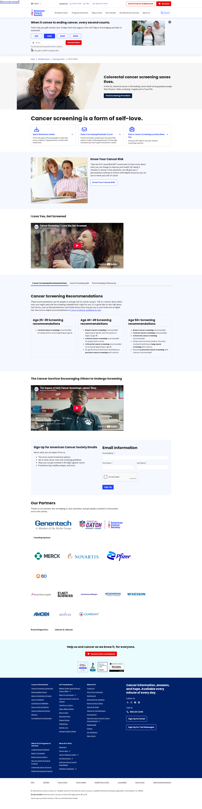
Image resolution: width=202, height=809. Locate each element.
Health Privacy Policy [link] (102, 782)
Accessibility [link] (122, 782)
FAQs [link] (32, 782)
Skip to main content (9, 1)
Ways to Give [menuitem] (97, 13)
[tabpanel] (101, 327)
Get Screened (73, 59)
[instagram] (131, 702)
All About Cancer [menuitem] (61, 13)
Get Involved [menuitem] (111, 13)
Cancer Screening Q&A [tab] (79, 283)
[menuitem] (38, 12)
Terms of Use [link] (139, 782)
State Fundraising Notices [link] (162, 782)
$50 (36, 36)
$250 (62, 36)
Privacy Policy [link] (62, 782)
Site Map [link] (46, 782)
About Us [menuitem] (146, 13)
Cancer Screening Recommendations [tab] (49, 283)
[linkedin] (138, 702)
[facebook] (135, 702)
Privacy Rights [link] (81, 782)
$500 (75, 36)
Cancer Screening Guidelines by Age (85, 310)
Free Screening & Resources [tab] (104, 283)
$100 (49, 36)
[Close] (169, 22)
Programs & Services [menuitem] (80, 13)
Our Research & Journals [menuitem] (129, 13)
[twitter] (127, 702)
